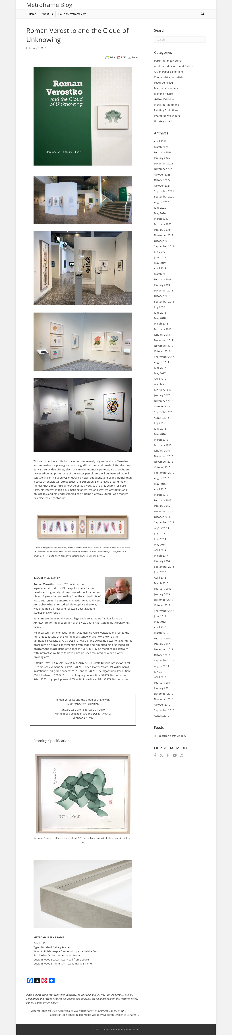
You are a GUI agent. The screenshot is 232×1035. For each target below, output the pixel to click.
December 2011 (163, 649)
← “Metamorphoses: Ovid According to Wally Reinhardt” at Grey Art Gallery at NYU (76, 1010)
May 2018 (160, 318)
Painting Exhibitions (166, 110)
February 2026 (162, 152)
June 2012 (160, 616)
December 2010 (163, 693)
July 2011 (159, 671)
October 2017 (162, 351)
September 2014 (164, 522)
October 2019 (162, 241)
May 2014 (160, 544)
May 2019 (160, 263)
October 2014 (162, 517)
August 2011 (161, 666)
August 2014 (161, 528)
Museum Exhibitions (166, 104)
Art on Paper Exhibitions (90, 994)
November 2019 (163, 235)
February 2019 (162, 279)
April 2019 (160, 268)
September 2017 (164, 357)
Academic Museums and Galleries (56, 994)
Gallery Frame (61, 947)
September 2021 (164, 191)
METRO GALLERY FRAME (49, 937)
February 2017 (162, 390)
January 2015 (162, 506)
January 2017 (162, 395)
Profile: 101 (40, 943)
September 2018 (164, 301)
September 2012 (164, 611)
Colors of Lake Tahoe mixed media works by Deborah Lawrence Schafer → (94, 1014)
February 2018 (162, 329)
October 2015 (162, 467)
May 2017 (160, 373)
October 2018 (162, 296)
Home (32, 14)
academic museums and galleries (71, 998)
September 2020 (164, 196)
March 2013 (161, 583)
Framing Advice (163, 93)
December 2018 (163, 290)
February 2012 (162, 638)
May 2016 (160, 434)
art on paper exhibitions (105, 998)
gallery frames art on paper (42, 1002)
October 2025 (162, 174)
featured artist (129, 998)
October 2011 (162, 655)
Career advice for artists (168, 77)
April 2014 (160, 550)
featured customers (166, 88)
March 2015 (161, 494)
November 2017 (163, 345)
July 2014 (159, 533)
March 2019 (161, 274)
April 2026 (160, 141)
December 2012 (163, 599)
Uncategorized (163, 121)
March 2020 (161, 218)
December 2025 (163, 163)
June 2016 (160, 428)
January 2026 (162, 158)
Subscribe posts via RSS (171, 736)
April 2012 (160, 627)
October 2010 (162, 704)
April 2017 (160, 378)
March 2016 (161, 439)
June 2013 (160, 572)
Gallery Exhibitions (165, 99)
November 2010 (163, 699)
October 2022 (162, 180)
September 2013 (164, 566)
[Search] (202, 13)
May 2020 (160, 213)
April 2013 (160, 577)
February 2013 (162, 588)
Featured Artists (115, 994)
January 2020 (162, 229)
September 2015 (164, 472)
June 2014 (160, 539)
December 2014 (163, 511)
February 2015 (162, 500)
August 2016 (161, 417)
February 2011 (162, 682)
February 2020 (162, 224)
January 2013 (162, 594)
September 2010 (164, 710)
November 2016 (163, 401)
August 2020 (161, 202)
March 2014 (161, 555)
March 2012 (161, 633)
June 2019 (160, 257)
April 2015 (160, 489)
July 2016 (159, 423)
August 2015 (161, 478)
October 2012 (162, 605)
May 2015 (160, 484)
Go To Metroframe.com (72, 14)
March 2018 (161, 323)
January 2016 (162, 450)
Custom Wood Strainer (47, 963)
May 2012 (160, 621)
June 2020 (160, 207)
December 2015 (163, 456)
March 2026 (161, 147)
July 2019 (159, 251)
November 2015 (163, 461)
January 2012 (162, 644)
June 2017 (160, 367)
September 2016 (164, 412)
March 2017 (161, 384)
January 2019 (162, 285)
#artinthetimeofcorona (168, 60)
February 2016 (162, 445)
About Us (47, 14)
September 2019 (164, 246)
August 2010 (161, 715)
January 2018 (162, 334)
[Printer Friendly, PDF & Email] (121, 57)
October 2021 (162, 185)
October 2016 (162, 406)
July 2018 (159, 307)
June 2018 (160, 312)
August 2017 (161, 362)
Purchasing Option (45, 955)
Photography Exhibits (167, 116)
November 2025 (163, 169)
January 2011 (162, 688)
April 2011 (160, 677)
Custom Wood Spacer (46, 959)
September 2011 (164, 660)
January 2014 (162, 561)
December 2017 (163, 340)
